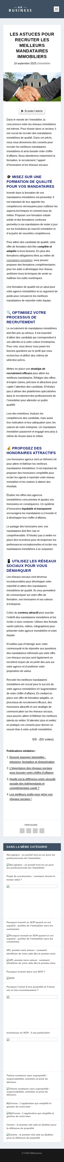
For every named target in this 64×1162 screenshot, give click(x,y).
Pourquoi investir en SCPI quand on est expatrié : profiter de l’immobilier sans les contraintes (30, 925)
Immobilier (44, 63)
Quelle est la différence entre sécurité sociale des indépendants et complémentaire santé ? (32, 783)
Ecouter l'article (34, 111)
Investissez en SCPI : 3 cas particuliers (28, 1032)
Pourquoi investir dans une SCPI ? (26, 971)
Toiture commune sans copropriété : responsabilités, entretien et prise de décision (27, 1079)
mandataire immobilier (19, 260)
